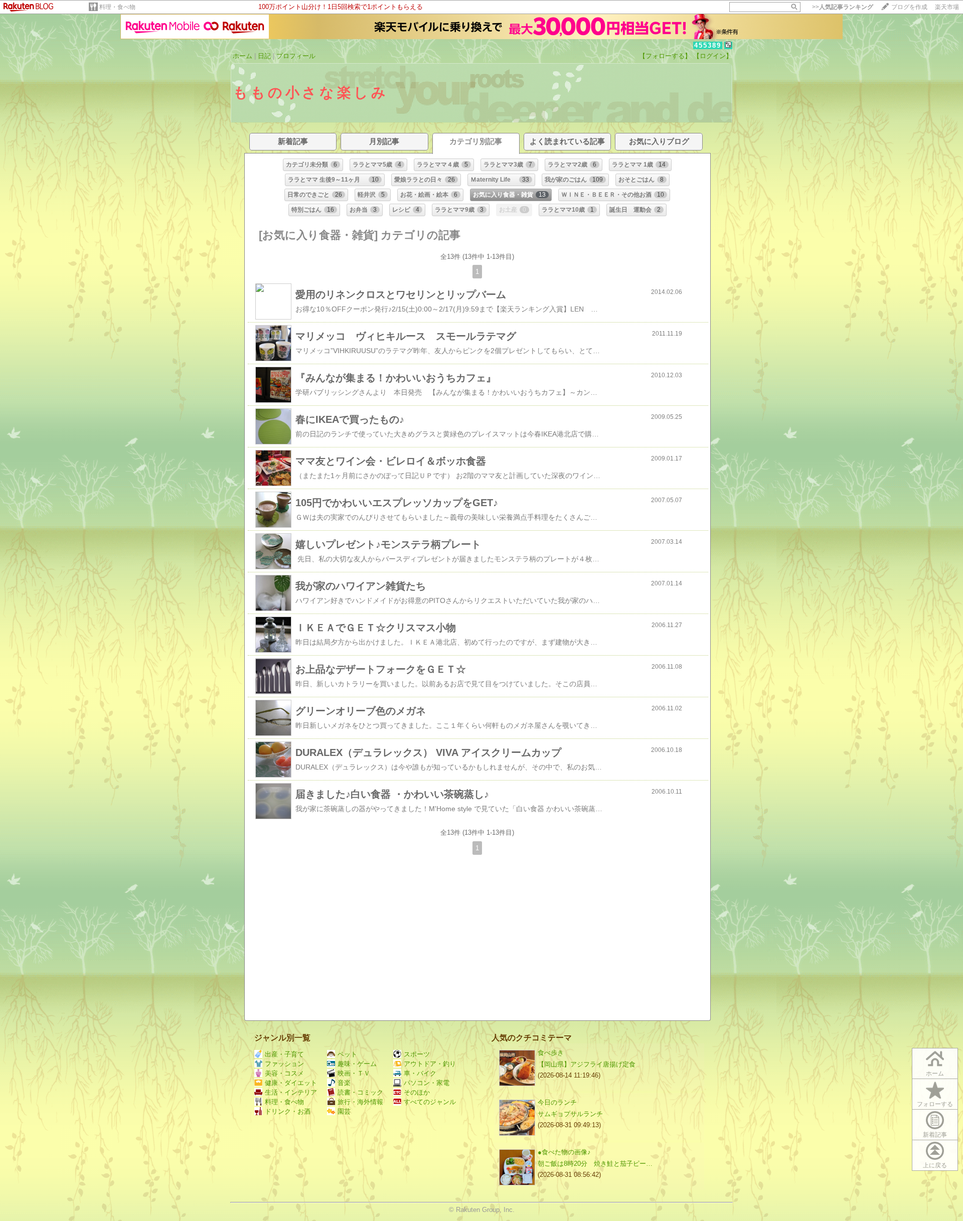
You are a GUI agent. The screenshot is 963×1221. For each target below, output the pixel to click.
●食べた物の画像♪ (564, 1152)
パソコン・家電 (426, 1083)
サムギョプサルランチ (570, 1114)
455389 (707, 45)
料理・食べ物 (117, 7)
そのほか (417, 1092)
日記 (264, 56)
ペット (347, 1054)
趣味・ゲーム (357, 1063)
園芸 (344, 1111)
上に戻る (935, 1165)
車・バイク (420, 1073)
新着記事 (935, 1134)
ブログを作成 (909, 7)
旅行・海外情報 (360, 1102)
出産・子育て (284, 1054)
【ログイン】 (712, 56)
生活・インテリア (291, 1092)
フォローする (935, 1104)
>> (842, 7)
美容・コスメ (284, 1073)
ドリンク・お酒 (287, 1111)
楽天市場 (947, 7)
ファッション (284, 1063)
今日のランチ (557, 1102)
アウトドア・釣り (430, 1063)
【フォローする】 (665, 56)
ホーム (242, 56)
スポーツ (417, 1054)
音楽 (344, 1083)
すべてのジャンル (430, 1102)
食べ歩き (551, 1052)
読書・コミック (360, 1092)
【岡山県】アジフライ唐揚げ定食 (586, 1064)
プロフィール (295, 56)
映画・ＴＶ (354, 1073)
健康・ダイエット (291, 1083)
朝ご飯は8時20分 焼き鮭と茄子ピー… (595, 1163)
